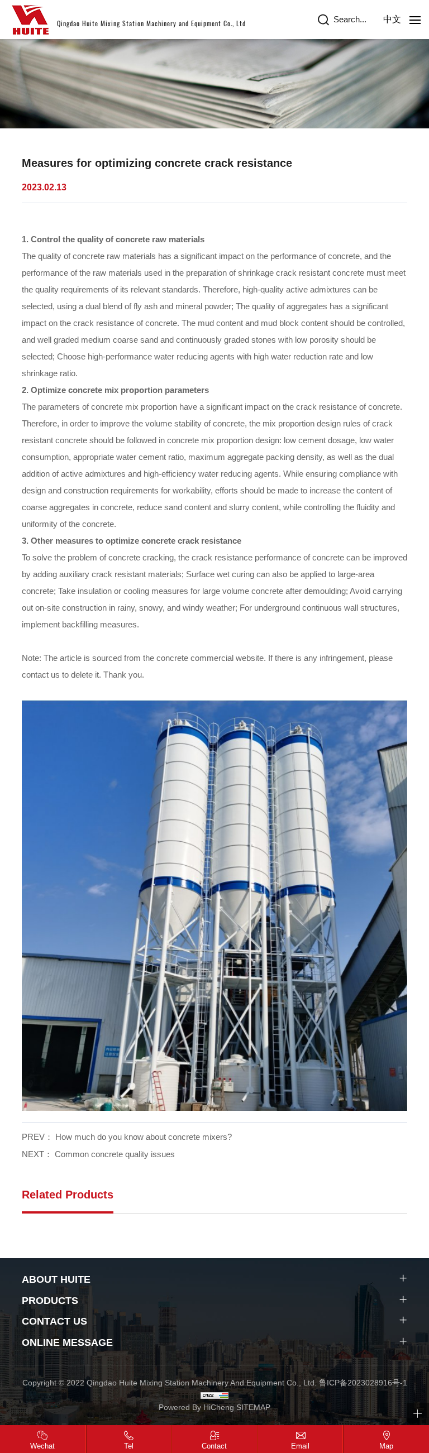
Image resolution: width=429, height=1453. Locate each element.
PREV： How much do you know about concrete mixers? (127, 1137)
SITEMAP (253, 1407)
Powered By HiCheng (197, 1407)
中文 (392, 19)
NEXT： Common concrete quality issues (98, 1154)
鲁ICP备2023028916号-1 (363, 1382)
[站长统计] (214, 1394)
